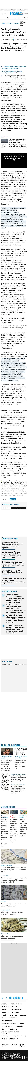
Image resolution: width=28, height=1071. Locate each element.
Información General (9, 1023)
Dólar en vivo (14, 9)
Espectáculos (6, 1026)
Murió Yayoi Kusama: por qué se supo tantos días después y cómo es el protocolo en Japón (18, 146)
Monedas (4, 664)
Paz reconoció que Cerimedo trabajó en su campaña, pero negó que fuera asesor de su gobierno (18, 790)
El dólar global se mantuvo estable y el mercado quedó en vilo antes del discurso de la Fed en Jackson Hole (4, 833)
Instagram (10, 998)
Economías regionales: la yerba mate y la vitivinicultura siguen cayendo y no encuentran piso (13, 564)
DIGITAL (5, 1045)
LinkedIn (14, 998)
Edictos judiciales (19, 1036)
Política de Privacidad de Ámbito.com (10, 1032)
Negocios (15, 1012)
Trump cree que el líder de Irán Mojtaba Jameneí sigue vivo (21, 764)
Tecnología (18, 1026)
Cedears (24, 664)
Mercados (5, 1012)
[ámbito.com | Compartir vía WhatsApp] (15, 39)
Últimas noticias (16, 1004)
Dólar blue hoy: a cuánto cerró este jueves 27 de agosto (13, 905)
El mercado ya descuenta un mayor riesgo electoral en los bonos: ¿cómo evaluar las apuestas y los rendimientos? (15, 629)
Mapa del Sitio (12, 1029)
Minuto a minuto (14, 816)
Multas (4, 1039)
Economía (16, 18)
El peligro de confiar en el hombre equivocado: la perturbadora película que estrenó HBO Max (11, 555)
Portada (5, 1004)
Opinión (4, 1015)
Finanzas (15, 1007)
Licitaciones (14, 1039)
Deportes (13, 1018)
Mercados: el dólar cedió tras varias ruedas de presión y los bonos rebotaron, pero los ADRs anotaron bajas (14, 831)
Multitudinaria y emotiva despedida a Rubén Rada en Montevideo (12, 572)
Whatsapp (22, 998)
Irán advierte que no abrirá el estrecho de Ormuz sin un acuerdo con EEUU (17, 140)
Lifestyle (13, 1015)
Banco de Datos (15, 1009)
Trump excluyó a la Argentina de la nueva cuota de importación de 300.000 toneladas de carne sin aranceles (15, 598)
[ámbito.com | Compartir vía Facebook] (18, 39)
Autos (22, 1023)
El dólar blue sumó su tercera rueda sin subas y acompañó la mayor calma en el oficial (14, 880)
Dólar (7, 18)
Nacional (23, 1015)
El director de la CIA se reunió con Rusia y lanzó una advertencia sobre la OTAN (6, 765)
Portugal (16, 23)
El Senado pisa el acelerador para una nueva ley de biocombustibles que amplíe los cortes (14, 581)
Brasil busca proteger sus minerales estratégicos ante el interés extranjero (12, 72)
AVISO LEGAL (6, 1036)
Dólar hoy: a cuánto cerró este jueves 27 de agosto (12, 913)
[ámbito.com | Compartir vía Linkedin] (22, 39)
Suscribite (19, 507)
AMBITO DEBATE (23, 1045)
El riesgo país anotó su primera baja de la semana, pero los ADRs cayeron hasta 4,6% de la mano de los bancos (15, 619)
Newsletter (23, 998)
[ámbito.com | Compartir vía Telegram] (24, 39)
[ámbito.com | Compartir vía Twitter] (20, 39)
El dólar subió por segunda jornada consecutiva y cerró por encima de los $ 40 (13, 870)
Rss (3, 1029)
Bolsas (10, 664)
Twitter (2, 998)
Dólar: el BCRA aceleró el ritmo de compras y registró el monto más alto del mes (23, 828)
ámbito (3, 23)
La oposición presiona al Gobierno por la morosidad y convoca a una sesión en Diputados (12, 545)
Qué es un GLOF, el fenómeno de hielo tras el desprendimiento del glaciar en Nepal (18, 778)
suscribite (21, 13)
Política (4, 1009)
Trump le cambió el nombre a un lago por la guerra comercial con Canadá (14, 67)
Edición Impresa (7, 1021)
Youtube (18, 998)
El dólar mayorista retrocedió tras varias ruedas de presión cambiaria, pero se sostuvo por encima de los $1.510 (15, 608)
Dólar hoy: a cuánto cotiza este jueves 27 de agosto (12, 937)
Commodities (17, 664)
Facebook (6, 998)
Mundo (9, 23)
